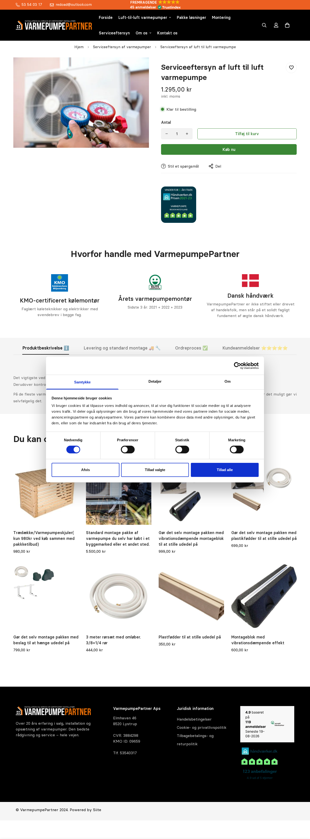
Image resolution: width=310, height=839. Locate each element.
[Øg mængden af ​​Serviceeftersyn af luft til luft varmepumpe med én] (187, 133)
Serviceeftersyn (114, 33)
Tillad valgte (155, 470)
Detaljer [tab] (155, 381)
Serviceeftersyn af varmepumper (122, 47)
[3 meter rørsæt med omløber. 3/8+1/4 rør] (118, 596)
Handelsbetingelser (194, 719)
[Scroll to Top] (300, 812)
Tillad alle (225, 470)
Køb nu (229, 149)
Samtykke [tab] (82, 382)
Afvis (85, 470)
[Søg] (264, 25)
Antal (166, 122)
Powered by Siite (85, 809)
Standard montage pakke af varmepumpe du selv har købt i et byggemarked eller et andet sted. (118, 538)
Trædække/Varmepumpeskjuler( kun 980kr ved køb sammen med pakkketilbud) (44, 538)
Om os (141, 33)
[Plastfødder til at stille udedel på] (191, 596)
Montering (221, 17)
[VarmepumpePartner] (54, 25)
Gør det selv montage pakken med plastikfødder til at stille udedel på (264, 535)
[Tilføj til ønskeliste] (291, 67)
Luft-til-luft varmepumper (142, 17)
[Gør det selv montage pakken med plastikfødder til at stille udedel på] (264, 492)
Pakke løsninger (191, 17)
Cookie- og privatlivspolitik (201, 727)
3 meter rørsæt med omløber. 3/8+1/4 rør (113, 640)
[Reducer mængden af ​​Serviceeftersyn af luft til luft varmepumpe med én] (166, 133)
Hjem (79, 47)
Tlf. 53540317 (125, 752)
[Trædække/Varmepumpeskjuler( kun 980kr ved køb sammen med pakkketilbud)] (46, 492)
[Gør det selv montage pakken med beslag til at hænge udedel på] (46, 596)
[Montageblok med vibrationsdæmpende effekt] (264, 596)
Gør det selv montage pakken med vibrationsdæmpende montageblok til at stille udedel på (191, 538)
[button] (287, 25)
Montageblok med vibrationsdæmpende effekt (257, 640)
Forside (106, 17)
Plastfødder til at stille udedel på (190, 637)
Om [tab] (228, 381)
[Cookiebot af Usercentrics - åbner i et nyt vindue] (237, 365)
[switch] (128, 449)
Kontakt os (167, 33)
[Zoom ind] (138, 67)
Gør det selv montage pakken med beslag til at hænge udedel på (45, 640)
